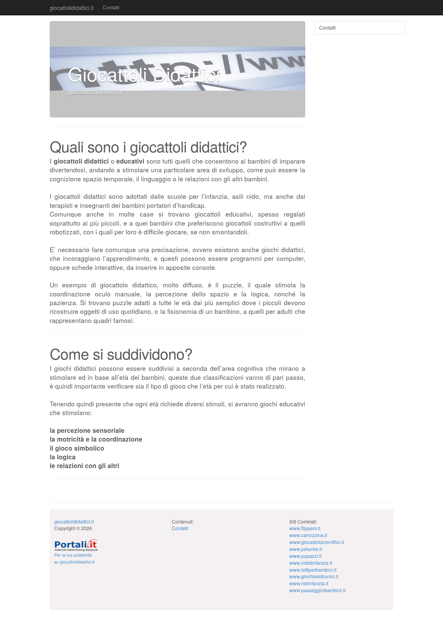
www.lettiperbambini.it (312, 569)
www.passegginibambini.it (317, 590)
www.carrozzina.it (308, 535)
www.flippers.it (304, 528)
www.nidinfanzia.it (308, 583)
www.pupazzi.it (305, 555)
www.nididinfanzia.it (310, 562)
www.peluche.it (305, 548)
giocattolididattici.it (72, 7)
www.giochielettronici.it (313, 576)
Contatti (111, 7)
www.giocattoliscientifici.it (316, 542)
